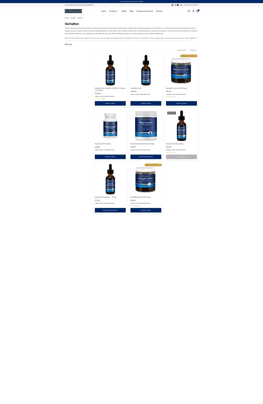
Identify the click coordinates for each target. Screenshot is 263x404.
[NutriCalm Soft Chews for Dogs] (146, 126)
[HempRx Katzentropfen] (181, 126)
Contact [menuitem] (159, 11)
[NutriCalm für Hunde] (110, 126)
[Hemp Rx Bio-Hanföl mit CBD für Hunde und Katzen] (110, 70)
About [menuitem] (123, 11)
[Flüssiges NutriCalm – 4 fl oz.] (110, 179)
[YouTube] (177, 5)
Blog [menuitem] (131, 11)
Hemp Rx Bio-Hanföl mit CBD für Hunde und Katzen (110, 89)
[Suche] (189, 11)
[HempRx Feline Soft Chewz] (146, 179)
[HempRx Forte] (146, 70)
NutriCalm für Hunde (102, 144)
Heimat (67, 18)
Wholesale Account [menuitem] (145, 11)
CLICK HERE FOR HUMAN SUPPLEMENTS (79, 5)
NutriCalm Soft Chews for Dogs (142, 144)
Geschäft (73, 18)
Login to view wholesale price (105, 96)
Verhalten (80, 18)
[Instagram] (175, 5)
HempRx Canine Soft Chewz (176, 88)
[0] (196, 11)
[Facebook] (172, 5)
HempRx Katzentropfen (174, 144)
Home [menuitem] (103, 11)
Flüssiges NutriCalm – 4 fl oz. (106, 197)
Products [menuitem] (113, 11)
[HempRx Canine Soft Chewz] (181, 70)
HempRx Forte (135, 88)
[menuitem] (79, 5)
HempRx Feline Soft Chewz (140, 197)
